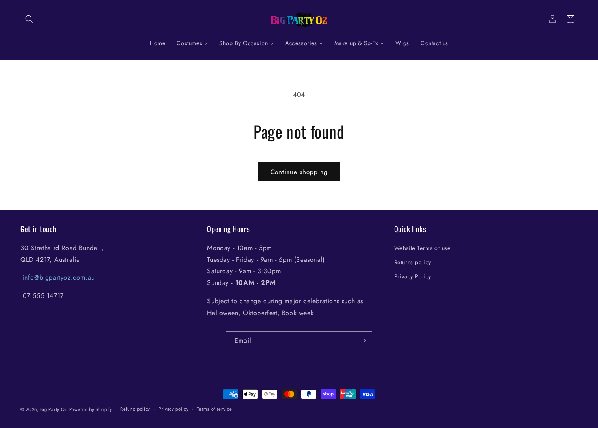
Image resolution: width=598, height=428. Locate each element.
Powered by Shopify (90, 409)
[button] (29, 19)
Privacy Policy (412, 276)
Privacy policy (174, 409)
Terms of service (214, 409)
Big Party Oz (53, 409)
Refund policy (135, 409)
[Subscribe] (363, 340)
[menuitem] (157, 43)
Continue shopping (299, 171)
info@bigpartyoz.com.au (59, 277)
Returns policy (412, 262)
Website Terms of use (422, 248)
